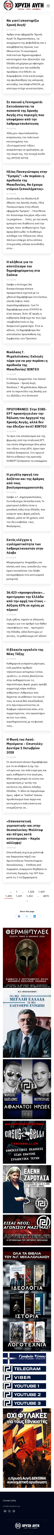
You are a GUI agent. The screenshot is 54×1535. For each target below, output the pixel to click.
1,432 (29, 896)
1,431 (19, 896)
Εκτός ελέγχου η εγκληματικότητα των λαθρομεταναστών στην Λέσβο (24, 546)
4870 (46, 896)
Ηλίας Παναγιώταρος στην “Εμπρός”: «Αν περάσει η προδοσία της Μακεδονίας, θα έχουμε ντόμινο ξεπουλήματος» (26, 180)
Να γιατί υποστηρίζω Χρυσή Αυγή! (22, 22)
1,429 (41, 891)
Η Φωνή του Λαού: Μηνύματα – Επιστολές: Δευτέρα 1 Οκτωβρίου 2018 (24, 745)
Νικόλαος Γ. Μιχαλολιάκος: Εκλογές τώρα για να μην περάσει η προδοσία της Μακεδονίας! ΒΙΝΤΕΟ (27, 360)
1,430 (8, 896)
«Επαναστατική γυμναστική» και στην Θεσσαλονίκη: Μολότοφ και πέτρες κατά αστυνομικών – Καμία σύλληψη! (24, 832)
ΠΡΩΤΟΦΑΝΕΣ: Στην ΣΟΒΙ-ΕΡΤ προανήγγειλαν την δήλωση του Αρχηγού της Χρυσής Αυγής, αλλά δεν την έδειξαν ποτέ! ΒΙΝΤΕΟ (26, 417)
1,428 (31, 891)
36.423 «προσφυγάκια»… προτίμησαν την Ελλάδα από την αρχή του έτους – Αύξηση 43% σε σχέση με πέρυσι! (26, 601)
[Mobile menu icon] (48, 6)
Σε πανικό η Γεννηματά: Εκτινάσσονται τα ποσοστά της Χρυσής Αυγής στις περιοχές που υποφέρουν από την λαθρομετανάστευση (25, 113)
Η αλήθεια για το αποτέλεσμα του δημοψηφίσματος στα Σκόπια (23, 268)
